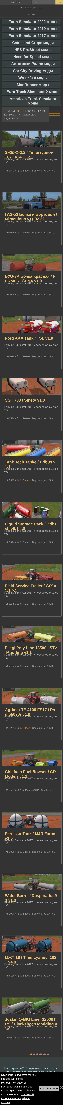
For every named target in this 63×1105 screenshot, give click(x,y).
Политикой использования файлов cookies (17, 1098)
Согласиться (49, 1088)
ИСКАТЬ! (59, 2)
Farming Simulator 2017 (18, 159)
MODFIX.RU (15, 2)
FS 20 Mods (31, 14)
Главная (10, 111)
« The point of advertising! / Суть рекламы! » (31, 7)
